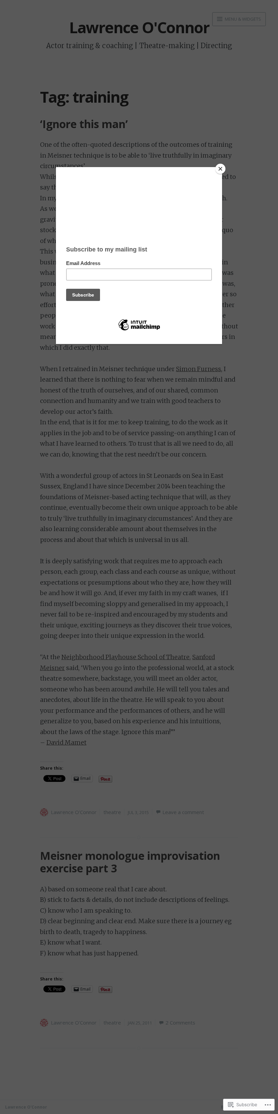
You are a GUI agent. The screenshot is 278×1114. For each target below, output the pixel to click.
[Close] (220, 169)
